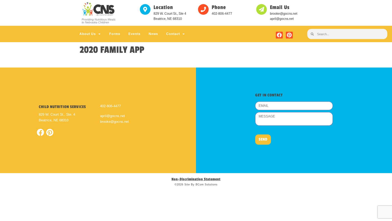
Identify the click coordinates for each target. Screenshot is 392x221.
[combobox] (351, 34)
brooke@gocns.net (114, 122)
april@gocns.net (112, 116)
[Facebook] (279, 35)
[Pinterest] (289, 35)
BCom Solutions (207, 184)
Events (134, 34)
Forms (114, 34)
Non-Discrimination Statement (196, 179)
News (153, 34)
